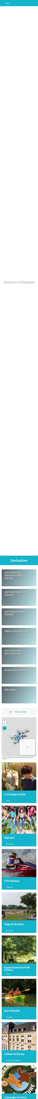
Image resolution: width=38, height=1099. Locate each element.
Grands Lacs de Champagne (19, 282)
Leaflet (4, 757)
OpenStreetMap (20, 757)
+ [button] (4, 720)
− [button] (4, 723)
